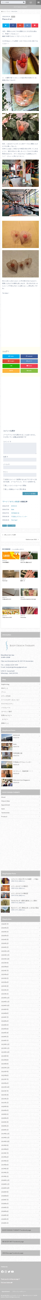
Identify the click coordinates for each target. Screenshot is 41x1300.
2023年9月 (5, 1056)
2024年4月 (5, 1029)
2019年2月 (5, 1172)
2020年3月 (5, 1122)
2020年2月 (5, 1126)
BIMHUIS (14, 506)
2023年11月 (5, 1048)
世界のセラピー (6, 715)
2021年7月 (5, 1091)
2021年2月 (5, 1099)
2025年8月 (5, 967)
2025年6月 (5, 974)
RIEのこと (4, 688)
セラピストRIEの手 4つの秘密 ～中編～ (25, 879)
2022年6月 (5, 1083)
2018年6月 (5, 1203)
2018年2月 (5, 1219)
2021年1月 (5, 1102)
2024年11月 (5, 1001)
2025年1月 (5, 994)
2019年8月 (5, 1149)
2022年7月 (5, 1079)
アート (5, 501)
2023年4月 (5, 1064)
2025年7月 (5, 970)
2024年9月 (5, 1009)
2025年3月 (5, 986)
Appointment (30, 2)
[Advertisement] (20, 321)
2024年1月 (5, 1040)
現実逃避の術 (15, 513)
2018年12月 (5, 1180)
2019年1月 (5, 1176)
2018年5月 (5, 1207)
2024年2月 (5, 1036)
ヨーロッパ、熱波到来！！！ (23, 772)
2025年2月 (5, 990)
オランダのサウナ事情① (19, 886)
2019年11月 (5, 1137)
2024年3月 (5, 1033)
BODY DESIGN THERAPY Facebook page (16, 1230)
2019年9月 (5, 1145)
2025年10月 (5, 959)
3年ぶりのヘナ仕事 (10, 535)
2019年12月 (5, 1134)
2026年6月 (5, 928)
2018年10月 (5, 1188)
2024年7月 (5, 1017)
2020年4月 (5, 1118)
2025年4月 (5, 982)
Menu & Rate (5, 801)
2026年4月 (5, 935)
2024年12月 (5, 998)
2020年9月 (5, 1106)
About (3, 797)
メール (6, 464)
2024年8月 (5, 1013)
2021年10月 (5, 1087)
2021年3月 (5, 1095)
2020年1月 (5, 1130)
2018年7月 (5, 1200)
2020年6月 (5, 1110)
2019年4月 (5, 1165)
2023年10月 (5, 1052)
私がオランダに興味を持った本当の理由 (25, 908)
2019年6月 (5, 1157)
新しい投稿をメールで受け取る (15, 489)
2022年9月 (5, 1071)
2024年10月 (5, 1005)
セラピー (5, 719)
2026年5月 (5, 932)
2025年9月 (5, 963)
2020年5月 (5, 1114)
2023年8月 (5, 1060)
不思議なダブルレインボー (19, 516)
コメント (7, 441)
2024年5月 (5, 1025)
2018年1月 (5, 1223)
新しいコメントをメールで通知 (15, 485)
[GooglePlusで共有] (20, 25)
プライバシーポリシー (19, 1291)
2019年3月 (5, 1168)
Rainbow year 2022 (31, 539)
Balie (12, 509)
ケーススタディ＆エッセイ (10, 700)
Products (4, 816)
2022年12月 (5, 1067)
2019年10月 (5, 1141)
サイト (5, 472)
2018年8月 (5, 1196)
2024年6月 (5, 1021)
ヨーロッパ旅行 (6, 711)
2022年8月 (5, 1075)
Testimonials (5, 812)
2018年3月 (5, 1215)
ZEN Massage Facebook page (12, 1253)
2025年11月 (5, 955)
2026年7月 (5, 924)
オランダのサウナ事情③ (19, 893)
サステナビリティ (7, 704)
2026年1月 (5, 947)
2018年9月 (5, 1192)
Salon (3, 809)
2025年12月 (5, 951)
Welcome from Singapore (21, 781)
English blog (5, 684)
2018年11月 (5, 1184)
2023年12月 (5, 1044)
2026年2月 (5, 943)
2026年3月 (5, 939)
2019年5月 (5, 1161)
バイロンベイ (5, 707)
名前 (5, 457)
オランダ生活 (14, 501)
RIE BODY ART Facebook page (13, 1241)
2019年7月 (5, 1153)
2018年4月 (5, 1211)
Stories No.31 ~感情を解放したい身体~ (24, 900)
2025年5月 (5, 978)
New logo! (14, 520)
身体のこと (5, 723)
